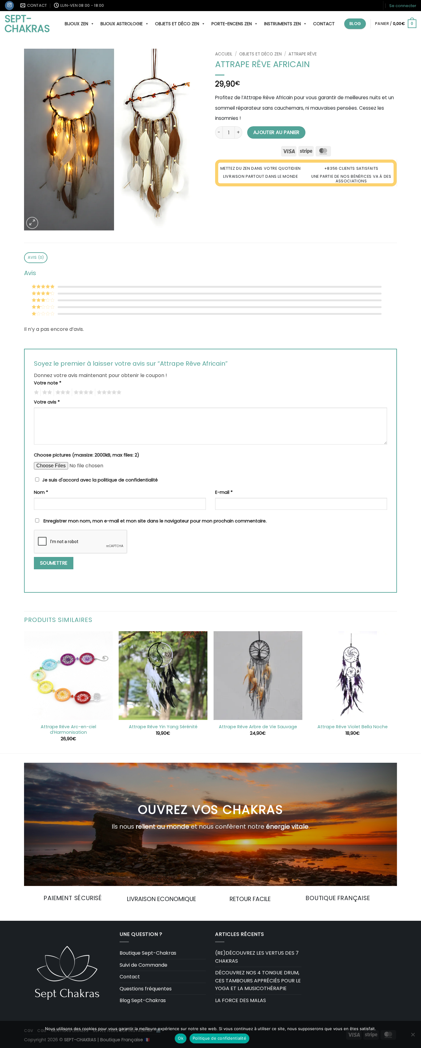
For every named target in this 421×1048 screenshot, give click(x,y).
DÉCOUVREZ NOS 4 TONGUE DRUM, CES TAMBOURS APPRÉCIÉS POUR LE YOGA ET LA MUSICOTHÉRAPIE (258, 980)
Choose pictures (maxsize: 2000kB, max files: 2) (86, 455)
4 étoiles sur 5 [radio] (82, 392)
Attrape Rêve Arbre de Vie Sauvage (258, 727)
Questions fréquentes (146, 988)
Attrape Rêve (302, 54)
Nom (41, 492)
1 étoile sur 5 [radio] (35, 392)
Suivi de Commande (143, 965)
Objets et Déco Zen (260, 54)
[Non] (412, 1036)
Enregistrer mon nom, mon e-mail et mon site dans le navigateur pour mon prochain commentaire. (155, 521)
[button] (402, 6)
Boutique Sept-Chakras (148, 953)
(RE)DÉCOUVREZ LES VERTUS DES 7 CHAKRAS (257, 957)
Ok (180, 1038)
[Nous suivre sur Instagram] (9, 5)
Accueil (223, 54)
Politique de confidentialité (219, 1038)
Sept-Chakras (27, 24)
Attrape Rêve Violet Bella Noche (352, 727)
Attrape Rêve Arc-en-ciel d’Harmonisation (68, 729)
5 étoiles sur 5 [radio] (108, 392)
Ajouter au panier (276, 132)
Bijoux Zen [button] (76, 24)
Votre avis (47, 402)
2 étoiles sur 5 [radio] (46, 392)
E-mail (224, 492)
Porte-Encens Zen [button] (231, 24)
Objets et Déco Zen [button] (177, 24)
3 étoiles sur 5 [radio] (62, 392)
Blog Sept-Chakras (143, 1000)
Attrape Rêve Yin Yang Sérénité (163, 727)
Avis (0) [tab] (36, 257)
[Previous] (24, 692)
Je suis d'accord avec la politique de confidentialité (100, 480)
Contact (324, 24)
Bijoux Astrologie (121, 24)
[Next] (396, 692)
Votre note (47, 383)
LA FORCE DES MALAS (240, 1000)
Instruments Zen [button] (282, 24)
